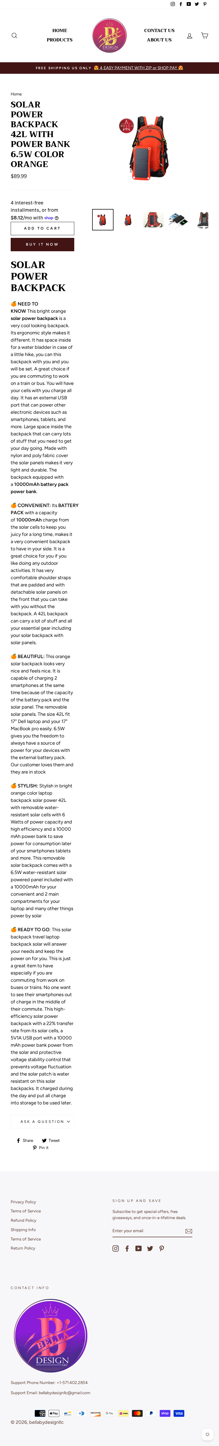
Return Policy (23, 1248)
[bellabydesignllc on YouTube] (138, 1248)
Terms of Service (26, 1210)
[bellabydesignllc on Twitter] (150, 1248)
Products (60, 40)
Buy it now (42, 244)
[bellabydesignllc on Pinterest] (161, 1248)
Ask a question (43, 1121)
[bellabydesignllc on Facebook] (127, 1248)
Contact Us (159, 30)
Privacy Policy (23, 1201)
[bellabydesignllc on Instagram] (115, 1248)
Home (59, 30)
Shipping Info (23, 1229)
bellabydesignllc (46, 1422)
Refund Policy (23, 1220)
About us (159, 40)
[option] (109, 68)
